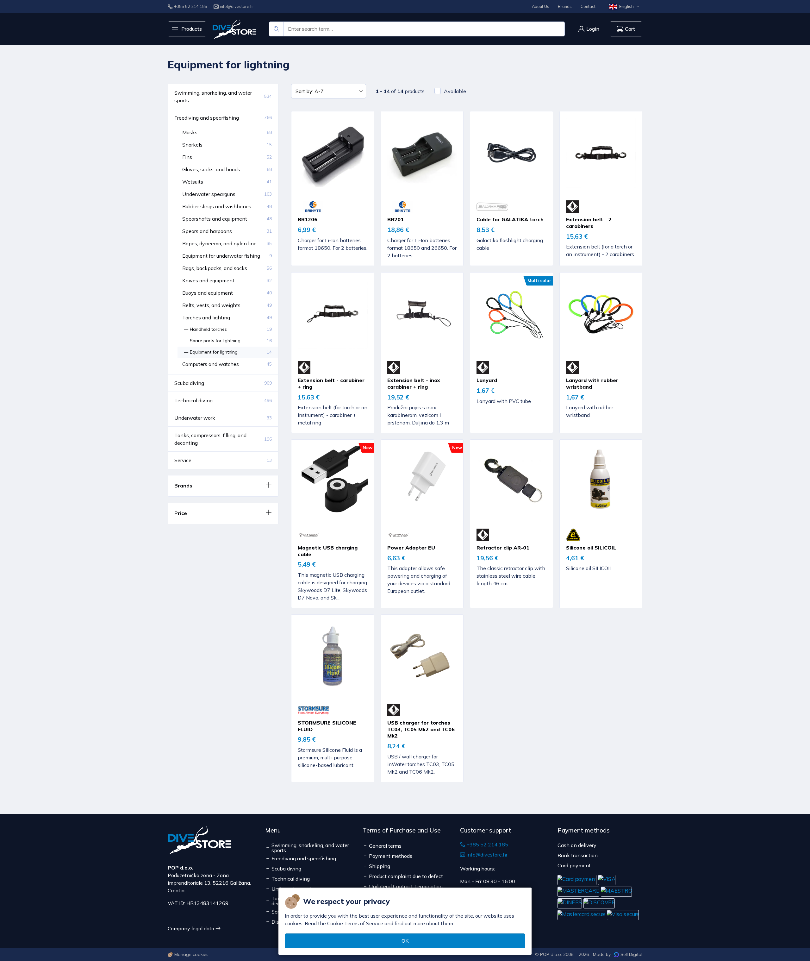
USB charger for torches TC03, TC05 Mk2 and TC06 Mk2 (421, 729)
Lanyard (487, 380)
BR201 (395, 219)
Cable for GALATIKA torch (510, 219)
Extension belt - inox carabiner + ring (413, 383)
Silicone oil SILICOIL (591, 547)
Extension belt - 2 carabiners (589, 222)
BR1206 (307, 219)
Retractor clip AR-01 (503, 547)
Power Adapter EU (411, 547)
